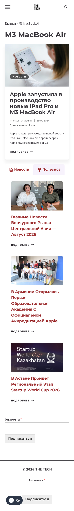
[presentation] (37, 65)
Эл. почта (13, 419)
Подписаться (20, 438)
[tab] (19, 169)
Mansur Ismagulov (21, 120)
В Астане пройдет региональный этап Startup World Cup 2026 (35, 384)
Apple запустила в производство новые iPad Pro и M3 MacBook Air (36, 103)
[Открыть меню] (8, 7)
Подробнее (21, 152)
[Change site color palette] (14, 500)
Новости (19, 76)
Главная (10, 23)
